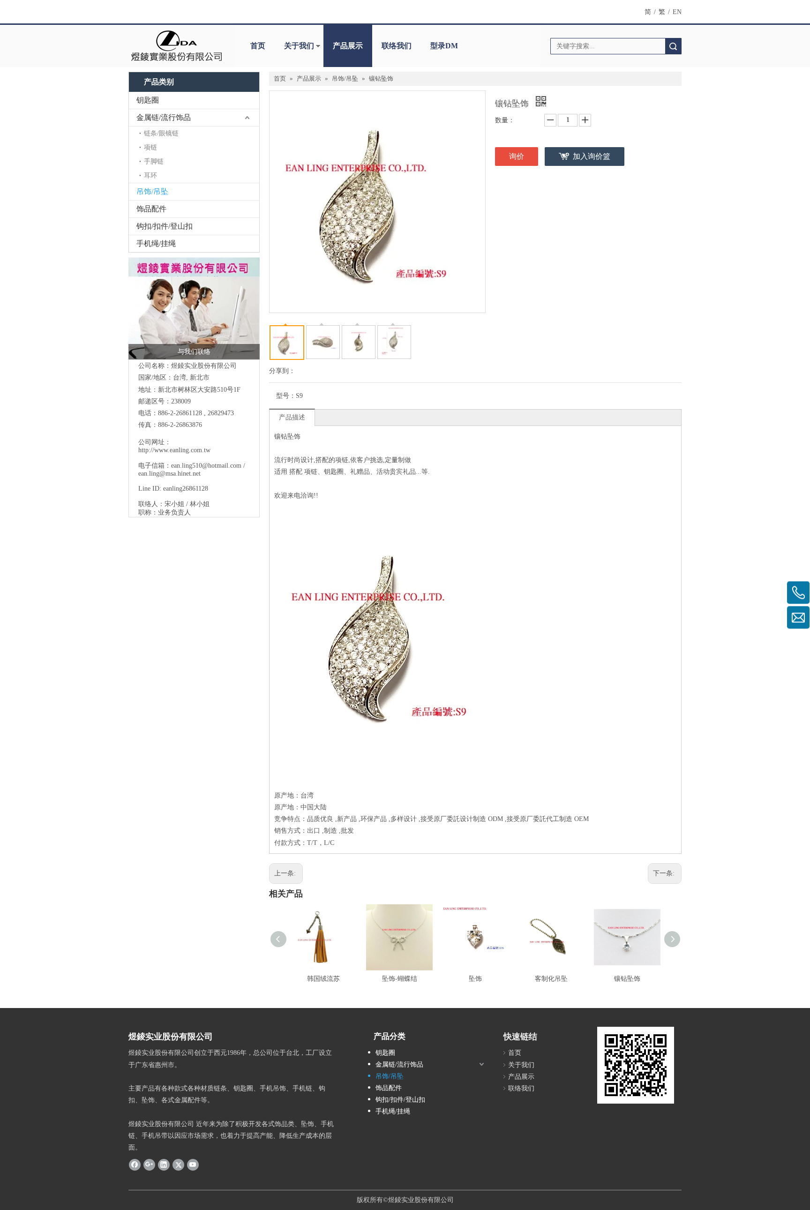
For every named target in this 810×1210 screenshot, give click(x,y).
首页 (257, 46)
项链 (150, 147)
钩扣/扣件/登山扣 (164, 226)
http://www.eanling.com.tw (174, 450)
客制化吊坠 (551, 978)
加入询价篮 (591, 156)
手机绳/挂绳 (156, 243)
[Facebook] (135, 1164)
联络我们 (397, 46)
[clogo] (176, 46)
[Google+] (149, 1164)
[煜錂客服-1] (194, 308)
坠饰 (475, 978)
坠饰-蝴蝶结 (399, 978)
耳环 (150, 175)
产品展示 (348, 46)
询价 (516, 156)
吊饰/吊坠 (152, 191)
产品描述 (292, 417)
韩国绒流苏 (323, 978)
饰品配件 (151, 209)
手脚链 (154, 161)
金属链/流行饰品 (163, 117)
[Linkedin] (164, 1164)
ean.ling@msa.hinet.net (169, 473)
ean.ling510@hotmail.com (206, 465)
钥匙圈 (147, 100)
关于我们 (299, 46)
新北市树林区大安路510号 (195, 389)
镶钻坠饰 (627, 978)
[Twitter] (178, 1164)
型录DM (444, 46)
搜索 (673, 46)
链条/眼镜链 (161, 133)
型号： (286, 395)
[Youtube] (193, 1164)
